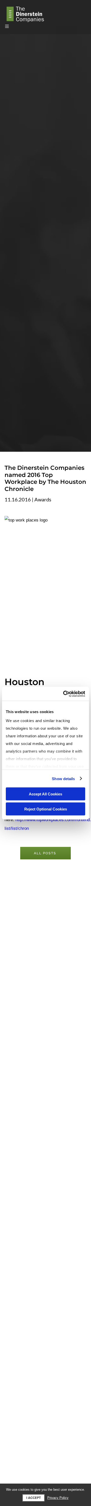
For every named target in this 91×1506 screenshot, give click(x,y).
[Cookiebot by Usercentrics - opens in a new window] (64, 693)
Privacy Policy (58, 1498)
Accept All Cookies (45, 794)
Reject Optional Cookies (45, 809)
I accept (33, 1498)
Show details (63, 778)
